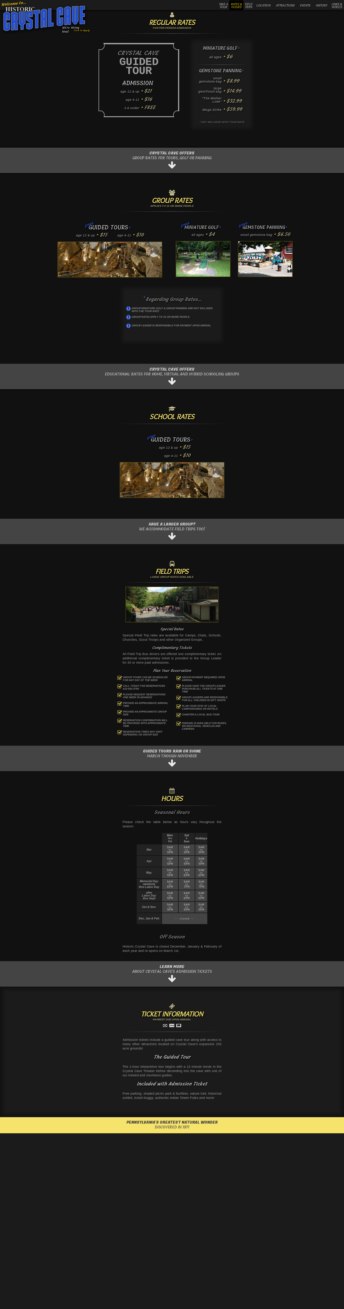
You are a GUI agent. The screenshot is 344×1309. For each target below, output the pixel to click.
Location (263, 5)
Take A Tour (223, 5)
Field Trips (248, 5)
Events (305, 5)
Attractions (285, 5)
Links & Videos (336, 5)
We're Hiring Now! (75, 29)
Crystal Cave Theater (139, 1071)
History (321, 5)
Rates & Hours (236, 5)
